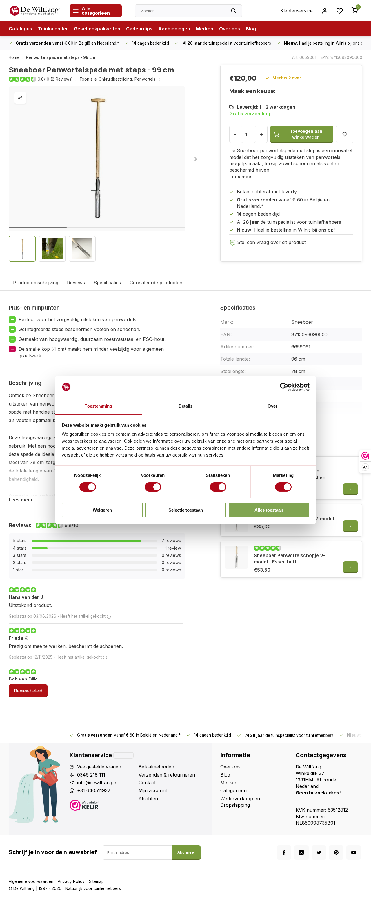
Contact (147, 783)
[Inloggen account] (324, 10)
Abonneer (186, 852)
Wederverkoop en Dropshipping (240, 802)
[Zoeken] (233, 10)
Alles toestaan (268, 510)
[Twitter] (319, 852)
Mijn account (153, 790)
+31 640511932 (93, 790)
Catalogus (20, 29)
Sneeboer (302, 322)
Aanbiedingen (174, 29)
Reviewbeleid (28, 691)
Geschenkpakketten (97, 29)
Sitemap (96, 881)
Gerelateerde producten (156, 283)
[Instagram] (301, 852)
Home (14, 57)
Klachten (148, 798)
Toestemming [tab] (98, 405)
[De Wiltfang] (35, 10)
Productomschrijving (35, 283)
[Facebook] (284, 852)
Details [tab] (186, 405)
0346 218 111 (91, 775)
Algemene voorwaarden (31, 881)
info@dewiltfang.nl (97, 783)
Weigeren (102, 510)
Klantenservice (296, 11)
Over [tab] (272, 405)
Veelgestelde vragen (99, 767)
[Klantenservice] (123, 755)
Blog (251, 29)
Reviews (76, 283)
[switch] (153, 487)
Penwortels (144, 79)
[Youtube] (353, 852)
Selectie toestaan (185, 510)
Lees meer (241, 176)
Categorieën (233, 790)
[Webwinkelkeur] (102, 806)
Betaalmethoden (156, 767)
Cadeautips (139, 29)
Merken (204, 29)
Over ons (229, 29)
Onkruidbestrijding (116, 79)
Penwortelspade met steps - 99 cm (60, 57)
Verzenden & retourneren (167, 775)
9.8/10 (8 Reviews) (55, 79)
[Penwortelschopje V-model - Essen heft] (236, 557)
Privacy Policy (71, 881)
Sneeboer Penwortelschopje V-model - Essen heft (289, 558)
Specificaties (107, 283)
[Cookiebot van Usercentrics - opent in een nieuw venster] (284, 387)
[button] (195, 159)
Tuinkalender (53, 29)
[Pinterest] (336, 852)
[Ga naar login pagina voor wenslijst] (339, 10)
